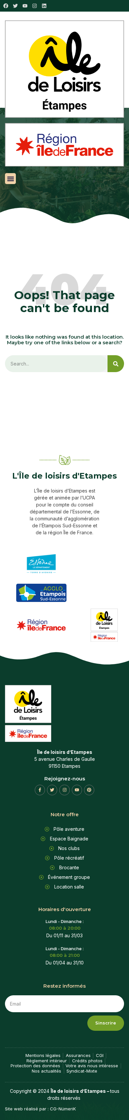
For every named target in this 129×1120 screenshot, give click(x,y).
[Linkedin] (44, 5)
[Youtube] (77, 790)
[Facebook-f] (40, 790)
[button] (10, 178)
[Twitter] (52, 790)
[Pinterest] (89, 790)
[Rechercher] (116, 363)
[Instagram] (34, 5)
